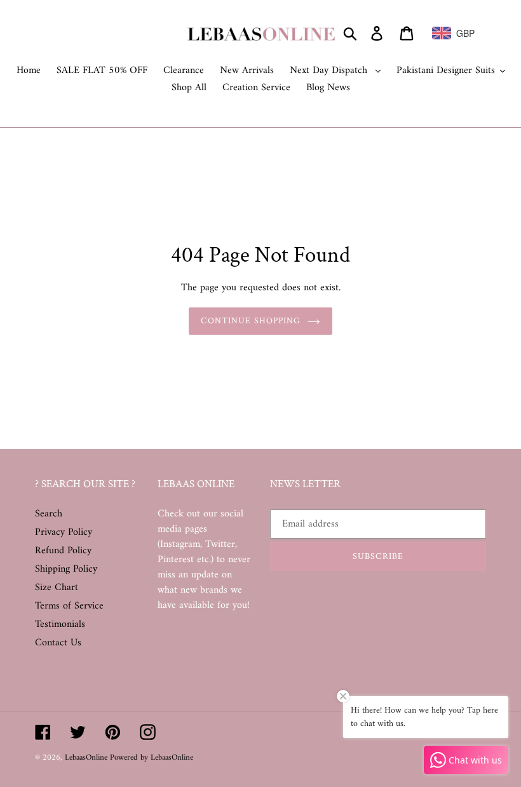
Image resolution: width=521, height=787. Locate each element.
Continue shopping (251, 320)
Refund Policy (63, 551)
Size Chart (56, 587)
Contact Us (58, 643)
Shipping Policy (66, 569)
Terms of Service (69, 606)
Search (48, 514)
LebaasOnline (87, 757)
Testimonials (60, 624)
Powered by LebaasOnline (151, 757)
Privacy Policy (63, 532)
